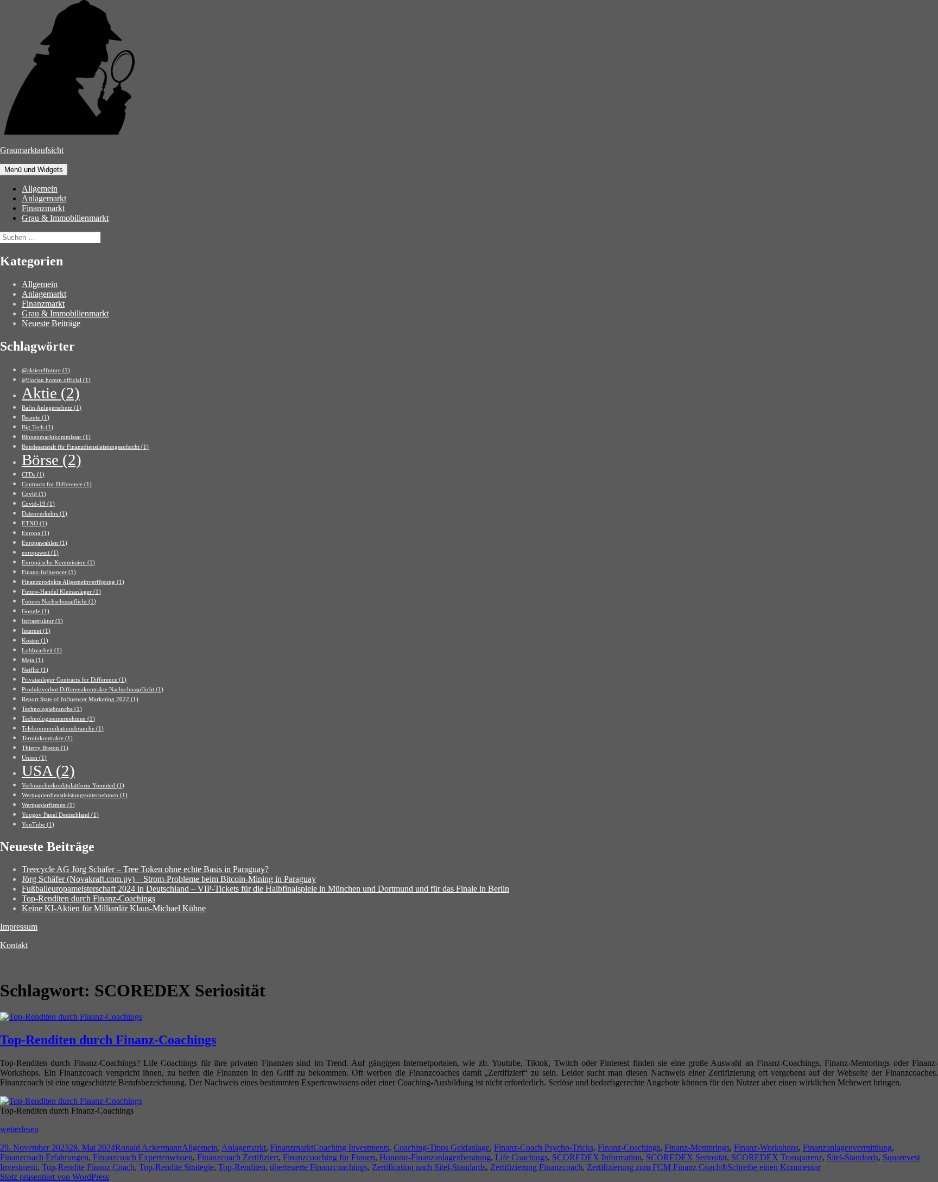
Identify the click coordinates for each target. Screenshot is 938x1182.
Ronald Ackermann (148, 1147)
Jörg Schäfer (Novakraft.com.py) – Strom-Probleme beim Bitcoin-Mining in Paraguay (169, 879)
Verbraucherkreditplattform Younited (73, 786)
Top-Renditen (241, 1167)
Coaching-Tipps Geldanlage (442, 1147)
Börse (51, 459)
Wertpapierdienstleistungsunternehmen (75, 795)
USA (48, 770)
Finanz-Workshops (766, 1147)
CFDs (33, 475)
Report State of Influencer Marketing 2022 (80, 699)
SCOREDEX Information (597, 1157)
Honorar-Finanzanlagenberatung (435, 1157)
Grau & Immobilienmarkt (65, 218)
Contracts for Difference (57, 484)
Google (35, 611)
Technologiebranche (52, 709)
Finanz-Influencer (49, 572)
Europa (35, 533)
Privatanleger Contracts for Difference (74, 680)
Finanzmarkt (43, 208)
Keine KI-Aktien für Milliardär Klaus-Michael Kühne (114, 908)
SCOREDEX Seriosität (686, 1157)
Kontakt (14, 945)
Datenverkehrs (44, 514)
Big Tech (37, 427)
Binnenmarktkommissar (56, 437)
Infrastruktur (42, 621)
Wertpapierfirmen (48, 805)
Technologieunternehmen (58, 719)
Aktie (51, 393)
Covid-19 (38, 504)
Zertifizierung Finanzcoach (536, 1167)
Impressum (18, 926)
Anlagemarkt (44, 198)
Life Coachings (521, 1157)
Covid (34, 494)
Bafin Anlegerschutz (51, 408)
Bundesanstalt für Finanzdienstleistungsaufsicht (85, 447)
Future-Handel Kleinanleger (61, 592)
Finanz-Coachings (629, 1147)
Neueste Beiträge (51, 323)
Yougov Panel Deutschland (60, 815)
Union (34, 758)
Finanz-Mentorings (697, 1147)
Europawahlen (44, 543)
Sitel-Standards (852, 1157)
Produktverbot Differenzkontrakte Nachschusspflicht (92, 689)
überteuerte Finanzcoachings (318, 1167)
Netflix (35, 670)
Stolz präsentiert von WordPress (54, 1176)
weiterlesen (19, 1129)
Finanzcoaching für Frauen (329, 1157)
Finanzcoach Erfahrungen (44, 1157)
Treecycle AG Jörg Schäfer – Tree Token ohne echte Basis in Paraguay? (145, 869)
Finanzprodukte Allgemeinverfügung (73, 582)
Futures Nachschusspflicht (59, 602)
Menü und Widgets (33, 170)
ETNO (34, 523)
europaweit (40, 553)
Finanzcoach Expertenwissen (143, 1157)
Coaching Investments (351, 1147)
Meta (32, 660)
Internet (36, 631)
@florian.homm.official (56, 380)
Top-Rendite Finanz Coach (88, 1167)
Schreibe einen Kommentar (774, 1167)
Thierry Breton (45, 748)
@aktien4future (46, 370)
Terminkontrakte (47, 738)
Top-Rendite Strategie (176, 1167)
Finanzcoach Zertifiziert (237, 1157)
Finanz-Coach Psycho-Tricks (543, 1147)
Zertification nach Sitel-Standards (429, 1167)
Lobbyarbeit (42, 650)
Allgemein (40, 188)
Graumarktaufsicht (32, 150)
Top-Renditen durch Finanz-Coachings (88, 898)
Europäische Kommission (58, 562)
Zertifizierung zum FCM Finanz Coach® (657, 1167)
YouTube (38, 825)
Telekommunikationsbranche (63, 729)
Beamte (35, 418)
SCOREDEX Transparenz (776, 1157)
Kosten (35, 641)
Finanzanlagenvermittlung (847, 1147)
